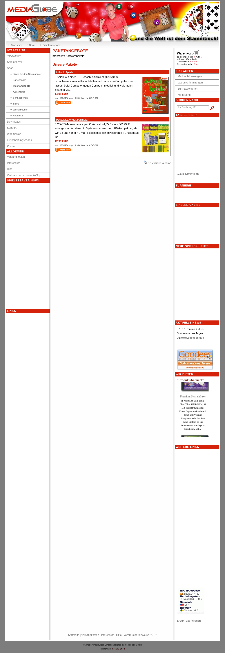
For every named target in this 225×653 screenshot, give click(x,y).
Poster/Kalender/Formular (72, 119)
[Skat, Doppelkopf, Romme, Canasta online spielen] (112, 22)
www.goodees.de (191, 337)
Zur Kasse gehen (187, 88)
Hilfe (10, 169)
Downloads (14, 121)
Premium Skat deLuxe (192, 391)
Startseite (16, 45)
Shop (32, 45)
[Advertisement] (23, 379)
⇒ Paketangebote (20, 86)
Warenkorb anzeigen (189, 82)
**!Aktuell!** (14, 55)
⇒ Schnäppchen (19, 97)
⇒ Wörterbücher (19, 109)
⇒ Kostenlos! (17, 115)
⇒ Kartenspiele (18, 80)
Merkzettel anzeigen (189, 76)
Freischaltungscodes (19, 140)
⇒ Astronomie (17, 91)
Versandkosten (16, 156)
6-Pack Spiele (64, 72)
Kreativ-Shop (118, 649)
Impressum (13, 163)
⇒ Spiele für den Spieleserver (26, 74)
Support (11, 127)
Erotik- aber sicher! (189, 620)
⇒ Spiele (14, 103)
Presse (11, 146)
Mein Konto (183, 94)
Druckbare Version (159, 163)
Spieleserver (14, 61)
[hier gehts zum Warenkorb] (197, 66)
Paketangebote (51, 45)
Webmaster (14, 134)
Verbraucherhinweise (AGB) (23, 175)
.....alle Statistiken (188, 173)
